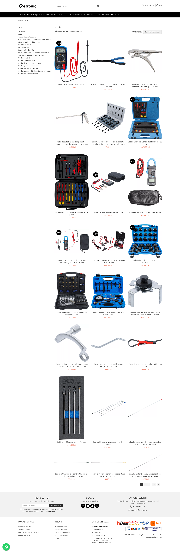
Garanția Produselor (62, 532)
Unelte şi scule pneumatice (28, 74)
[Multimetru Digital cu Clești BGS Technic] (145, 182)
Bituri (20, 34)
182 (154, 484)
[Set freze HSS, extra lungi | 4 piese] (71, 408)
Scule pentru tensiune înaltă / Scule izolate (33, 53)
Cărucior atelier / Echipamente (29, 42)
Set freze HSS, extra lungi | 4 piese (71, 442)
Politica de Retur (61, 529)
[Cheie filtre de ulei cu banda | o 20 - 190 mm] (145, 343)
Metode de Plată (61, 527)
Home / (21, 20)
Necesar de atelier (24, 45)
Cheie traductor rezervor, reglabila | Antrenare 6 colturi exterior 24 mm (145, 313)
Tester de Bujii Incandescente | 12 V (108, 212)
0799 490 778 (139, 506)
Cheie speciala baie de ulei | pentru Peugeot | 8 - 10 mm (108, 365)
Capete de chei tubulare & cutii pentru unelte (34, 39)
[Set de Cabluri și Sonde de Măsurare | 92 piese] (145, 117)
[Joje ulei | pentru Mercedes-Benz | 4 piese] (108, 408)
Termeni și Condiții (25, 529)
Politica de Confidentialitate (45, 511)
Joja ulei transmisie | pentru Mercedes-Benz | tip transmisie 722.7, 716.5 (71, 475)
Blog (117, 14)
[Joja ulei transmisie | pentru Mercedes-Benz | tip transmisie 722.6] (145, 408)
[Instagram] (97, 506)
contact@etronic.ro (139, 510)
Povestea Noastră (24, 527)
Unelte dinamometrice (26, 60)
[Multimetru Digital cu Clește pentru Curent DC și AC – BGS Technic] (71, 241)
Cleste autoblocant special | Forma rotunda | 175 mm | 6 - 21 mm (145, 85)
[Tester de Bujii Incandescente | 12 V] (108, 182)
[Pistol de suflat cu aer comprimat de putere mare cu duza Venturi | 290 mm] (71, 118)
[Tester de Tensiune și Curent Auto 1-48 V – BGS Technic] (108, 241)
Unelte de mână (24, 58)
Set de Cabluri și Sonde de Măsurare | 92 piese (145, 143)
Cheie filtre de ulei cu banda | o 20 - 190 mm (145, 365)
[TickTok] (92, 506)
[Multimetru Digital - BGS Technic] (71, 61)
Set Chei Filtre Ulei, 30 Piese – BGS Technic (145, 261)
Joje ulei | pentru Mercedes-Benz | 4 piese (108, 443)
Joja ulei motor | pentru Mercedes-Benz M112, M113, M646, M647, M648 (145, 475)
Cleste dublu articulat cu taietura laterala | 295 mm (108, 85)
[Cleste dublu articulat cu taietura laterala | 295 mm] (108, 61)
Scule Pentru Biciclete (26, 50)
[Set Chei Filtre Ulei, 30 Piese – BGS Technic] (145, 241)
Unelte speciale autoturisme (28, 66)
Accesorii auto (23, 31)
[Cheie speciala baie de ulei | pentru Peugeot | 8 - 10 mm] (108, 343)
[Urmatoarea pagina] (158, 484)
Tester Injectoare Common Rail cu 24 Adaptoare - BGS (72, 313)
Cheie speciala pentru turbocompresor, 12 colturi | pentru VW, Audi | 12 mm (71, 365)
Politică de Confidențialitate (28, 532)
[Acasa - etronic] (30, 6)
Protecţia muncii (24, 47)
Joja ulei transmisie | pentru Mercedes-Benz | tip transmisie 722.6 (145, 443)
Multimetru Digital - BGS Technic (71, 84)
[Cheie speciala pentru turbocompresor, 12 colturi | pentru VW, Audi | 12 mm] (71, 343)
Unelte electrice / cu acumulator (29, 63)
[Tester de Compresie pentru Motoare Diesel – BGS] (108, 291)
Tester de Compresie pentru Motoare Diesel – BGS (108, 313)
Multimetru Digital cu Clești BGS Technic (145, 212)
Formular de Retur (61, 535)
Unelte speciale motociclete (28, 68)
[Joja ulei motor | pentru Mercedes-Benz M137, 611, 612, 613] (108, 463)
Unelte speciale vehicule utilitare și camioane (34, 71)
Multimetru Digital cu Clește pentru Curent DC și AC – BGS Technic (71, 261)
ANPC (57, 538)
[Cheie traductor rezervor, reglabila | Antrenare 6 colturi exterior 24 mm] (145, 291)
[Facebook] (83, 506)
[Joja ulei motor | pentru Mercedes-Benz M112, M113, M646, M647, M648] (145, 462)
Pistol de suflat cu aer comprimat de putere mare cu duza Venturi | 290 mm (71, 143)
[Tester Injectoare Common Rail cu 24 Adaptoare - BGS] (71, 291)
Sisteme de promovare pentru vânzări (32, 55)
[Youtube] (88, 506)
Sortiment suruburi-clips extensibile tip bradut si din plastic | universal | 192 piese (108, 143)
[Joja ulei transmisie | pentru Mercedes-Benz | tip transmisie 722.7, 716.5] (71, 462)
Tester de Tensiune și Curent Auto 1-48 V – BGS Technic (108, 261)
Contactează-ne (24, 535)
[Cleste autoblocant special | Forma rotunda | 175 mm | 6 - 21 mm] (145, 61)
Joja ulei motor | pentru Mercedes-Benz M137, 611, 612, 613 (108, 475)
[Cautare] (98, 6)
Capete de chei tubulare (27, 37)
